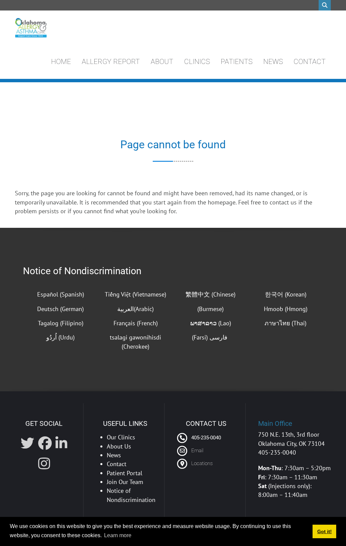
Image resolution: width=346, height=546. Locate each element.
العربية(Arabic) (135, 309)
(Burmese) (210, 309)
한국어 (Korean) (285, 294)
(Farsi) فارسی (210, 337)
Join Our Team (125, 482)
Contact (310, 62)
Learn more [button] (117, 535)
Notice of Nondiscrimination (82, 271)
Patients (236, 62)
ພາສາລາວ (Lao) (210, 323)
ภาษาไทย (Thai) (285, 323)
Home (61, 62)
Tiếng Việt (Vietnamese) (135, 294)
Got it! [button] (324, 531)
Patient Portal (124, 473)
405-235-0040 (205, 438)
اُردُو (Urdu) (60, 337)
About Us (119, 446)
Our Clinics (121, 437)
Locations (202, 463)
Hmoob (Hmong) (285, 309)
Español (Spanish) (60, 294)
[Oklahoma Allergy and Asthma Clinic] (31, 28)
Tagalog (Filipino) (60, 323)
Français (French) (136, 323)
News (273, 62)
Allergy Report (111, 62)
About (162, 62)
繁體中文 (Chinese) (211, 294)
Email (197, 450)
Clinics (197, 62)
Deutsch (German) (60, 309)
